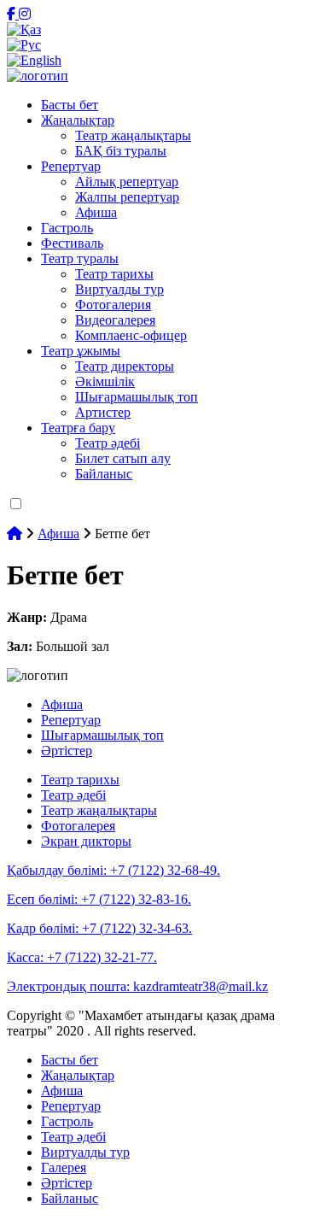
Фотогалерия (113, 304)
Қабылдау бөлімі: (113, 870)
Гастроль (67, 227)
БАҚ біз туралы (120, 151)
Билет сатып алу (123, 458)
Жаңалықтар (77, 120)
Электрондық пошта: (137, 986)
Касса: (82, 957)
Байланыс (103, 473)
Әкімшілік (105, 381)
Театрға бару (78, 427)
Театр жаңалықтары (133, 135)
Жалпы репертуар (127, 197)
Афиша (96, 212)
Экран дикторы (86, 841)
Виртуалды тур (119, 289)
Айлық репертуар (126, 181)
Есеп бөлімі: (99, 899)
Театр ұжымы (80, 350)
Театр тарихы (114, 274)
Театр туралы (80, 258)
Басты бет (69, 104)
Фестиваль (72, 243)
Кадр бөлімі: (99, 928)
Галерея (63, 1167)
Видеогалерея (115, 320)
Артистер (103, 412)
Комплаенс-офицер (131, 335)
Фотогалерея (78, 825)
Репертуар (71, 166)
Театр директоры (124, 366)
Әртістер (66, 750)
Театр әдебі (107, 443)
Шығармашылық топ (136, 397)
